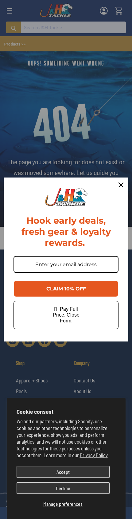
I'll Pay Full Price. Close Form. (66, 314)
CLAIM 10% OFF (66, 289)
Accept (63, 472)
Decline (63, 488)
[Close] (121, 185)
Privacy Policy (94, 455)
